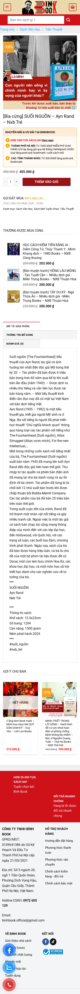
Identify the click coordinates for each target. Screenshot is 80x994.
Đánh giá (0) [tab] (15, 343)
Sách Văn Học (30, 29)
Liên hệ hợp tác (15, 968)
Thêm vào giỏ (46, 182)
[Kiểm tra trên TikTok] (53, 941)
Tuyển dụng (13, 975)
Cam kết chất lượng (18, 955)
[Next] (75, 716)
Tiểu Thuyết (53, 29)
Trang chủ (7, 29)
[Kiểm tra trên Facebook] (45, 941)
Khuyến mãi (13, 961)
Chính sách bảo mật (58, 883)
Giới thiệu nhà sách (18, 941)
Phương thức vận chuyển (56, 862)
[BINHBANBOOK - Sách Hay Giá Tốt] (40, 7)
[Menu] (7, 7)
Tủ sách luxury (15, 948)
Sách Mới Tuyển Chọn (46, 208)
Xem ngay (48, 140)
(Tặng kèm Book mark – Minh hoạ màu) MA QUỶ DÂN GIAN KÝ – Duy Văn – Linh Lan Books (20, 726)
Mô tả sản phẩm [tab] (18, 326)
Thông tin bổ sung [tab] (19, 334)
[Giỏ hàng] (73, 7)
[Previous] (5, 716)
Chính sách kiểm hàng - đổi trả (56, 874)
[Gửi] (68, 20)
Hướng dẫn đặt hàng (59, 841)
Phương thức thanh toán (58, 850)
